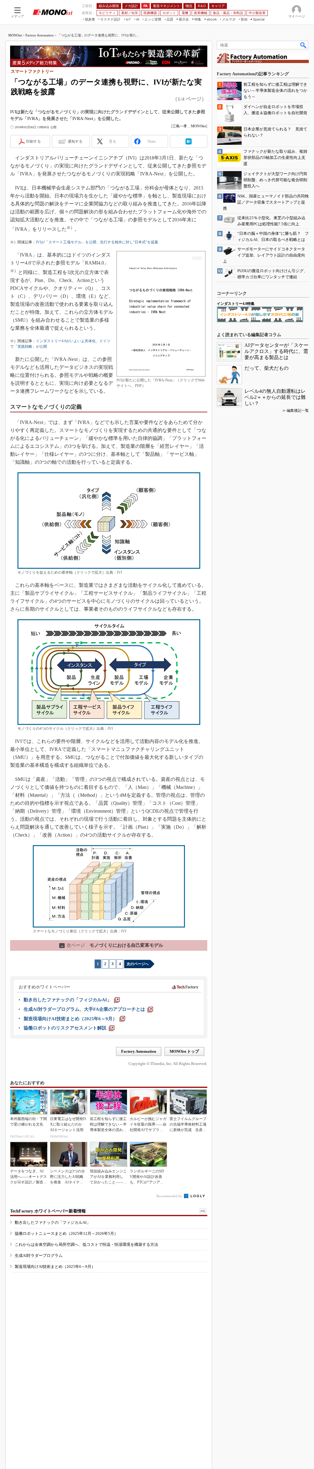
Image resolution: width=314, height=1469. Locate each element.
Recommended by (169, 1196)
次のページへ (138, 964)
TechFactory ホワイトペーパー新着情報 (48, 1211)
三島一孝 (179, 126)
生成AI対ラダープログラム (39, 1255)
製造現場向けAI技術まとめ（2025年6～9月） (55, 1266)
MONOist (15, 35)
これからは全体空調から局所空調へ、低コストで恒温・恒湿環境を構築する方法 (86, 1244)
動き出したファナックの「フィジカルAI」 (52, 1222)
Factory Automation (39, 35)
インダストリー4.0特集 (236, 304)
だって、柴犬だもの (266, 368)
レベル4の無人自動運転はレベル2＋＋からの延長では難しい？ (275, 397)
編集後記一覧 (298, 410)
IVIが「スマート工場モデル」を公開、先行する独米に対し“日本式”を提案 (97, 242)
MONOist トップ (184, 1051)
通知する (75, 141)
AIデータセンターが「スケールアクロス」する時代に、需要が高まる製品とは (276, 351)
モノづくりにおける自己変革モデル (111, 945)
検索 (303, 45)
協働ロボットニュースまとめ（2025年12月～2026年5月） (66, 1233)
